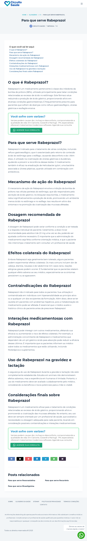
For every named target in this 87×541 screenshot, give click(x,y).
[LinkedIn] (37, 459)
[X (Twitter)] (20, 459)
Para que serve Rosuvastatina (21, 480)
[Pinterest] (28, 459)
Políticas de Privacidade (51, 501)
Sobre (10, 501)
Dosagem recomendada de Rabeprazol (26, 58)
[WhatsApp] (54, 459)
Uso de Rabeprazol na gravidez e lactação (27, 69)
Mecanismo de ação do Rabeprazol (24, 55)
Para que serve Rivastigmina (21, 486)
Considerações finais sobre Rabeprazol (26, 71)
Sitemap (36, 501)
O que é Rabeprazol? (18, 50)
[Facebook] (11, 459)
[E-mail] (62, 459)
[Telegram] (45, 459)
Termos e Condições (71, 501)
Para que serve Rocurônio (57, 480)
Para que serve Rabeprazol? (21, 52)
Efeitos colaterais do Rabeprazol (23, 61)
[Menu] (82, 4)
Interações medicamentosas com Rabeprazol (29, 66)
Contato (43, 504)
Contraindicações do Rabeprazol (23, 63)
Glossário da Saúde (23, 501)
